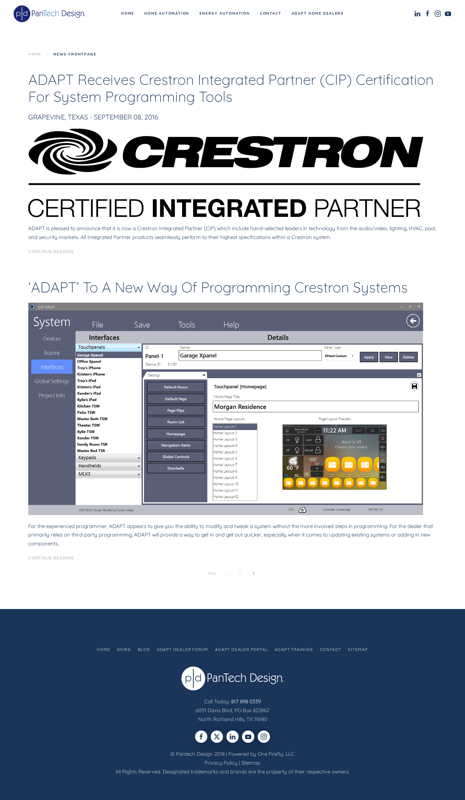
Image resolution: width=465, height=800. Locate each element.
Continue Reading (51, 252)
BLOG (144, 650)
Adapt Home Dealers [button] (318, 13)
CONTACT (330, 650)
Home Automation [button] (166, 13)
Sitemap (250, 762)
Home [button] (127, 13)
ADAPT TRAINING (294, 650)
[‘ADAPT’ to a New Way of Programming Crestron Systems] (225, 408)
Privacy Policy (221, 762)
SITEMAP (358, 650)
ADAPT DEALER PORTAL (241, 650)
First (212, 573)
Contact (271, 13)
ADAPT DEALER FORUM (182, 650)
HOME (103, 650)
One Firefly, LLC (276, 754)
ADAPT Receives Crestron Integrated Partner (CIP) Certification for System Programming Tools (231, 88)
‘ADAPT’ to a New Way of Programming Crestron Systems (218, 287)
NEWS (124, 650)
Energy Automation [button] (224, 13)
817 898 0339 (246, 701)
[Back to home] (50, 13)
